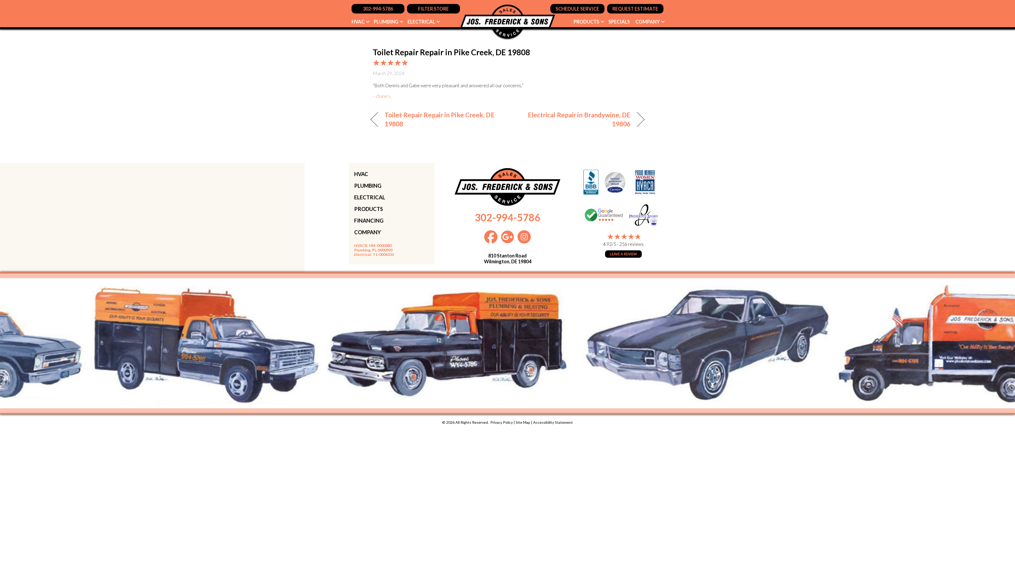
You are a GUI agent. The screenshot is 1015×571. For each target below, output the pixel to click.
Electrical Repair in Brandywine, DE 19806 (573, 119)
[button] (368, 21)
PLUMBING (367, 185)
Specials (619, 22)
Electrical (421, 22)
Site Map (523, 422)
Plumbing (386, 22)
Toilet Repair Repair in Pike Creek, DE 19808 (440, 119)
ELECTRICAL (369, 197)
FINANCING (369, 220)
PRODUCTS (368, 209)
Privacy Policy (501, 422)
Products (586, 22)
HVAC (358, 22)
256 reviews (631, 244)
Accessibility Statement (553, 422)
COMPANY (367, 232)
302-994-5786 (507, 217)
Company (647, 22)
